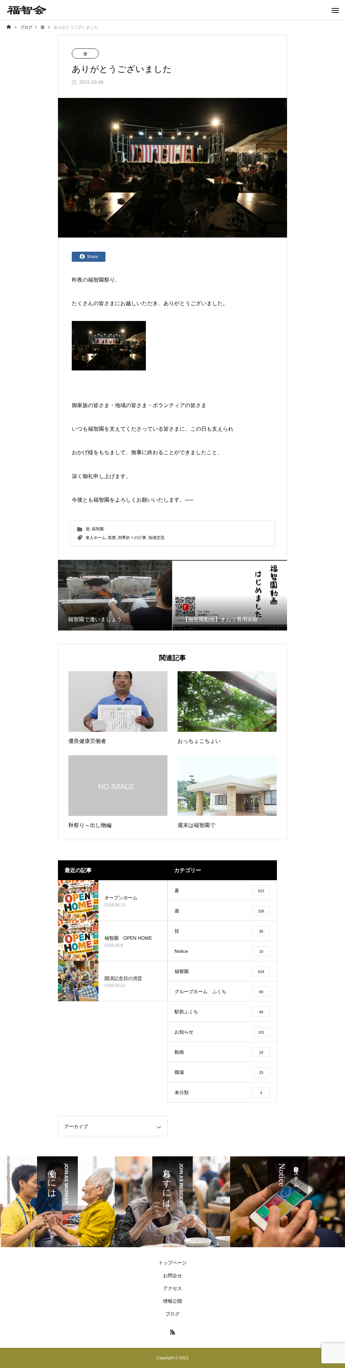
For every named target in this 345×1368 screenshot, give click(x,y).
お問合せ (172, 1275)
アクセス (172, 1288)
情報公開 (172, 1301)
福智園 (96, 280)
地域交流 (156, 537)
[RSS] (172, 1332)
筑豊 (112, 537)
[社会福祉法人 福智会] (26, 9)
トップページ (172, 1262)
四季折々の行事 (132, 537)
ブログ (172, 1314)
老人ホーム (96, 537)
